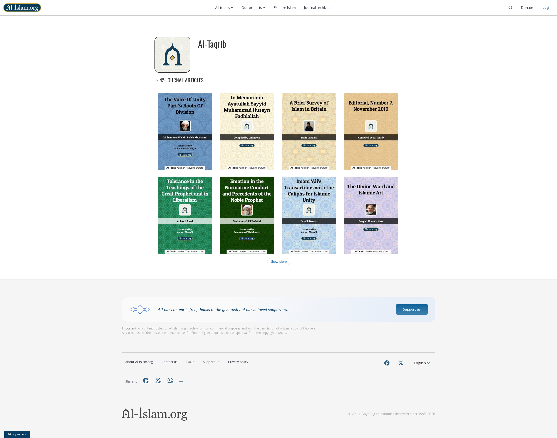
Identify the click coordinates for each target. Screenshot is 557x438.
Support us (412, 309)
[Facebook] (387, 363)
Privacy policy (238, 361)
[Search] (510, 7)
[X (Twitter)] (401, 363)
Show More (278, 261)
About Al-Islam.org (139, 361)
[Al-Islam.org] (23, 7)
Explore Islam (285, 7)
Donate (527, 7)
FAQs (190, 361)
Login (546, 7)
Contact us (170, 361)
